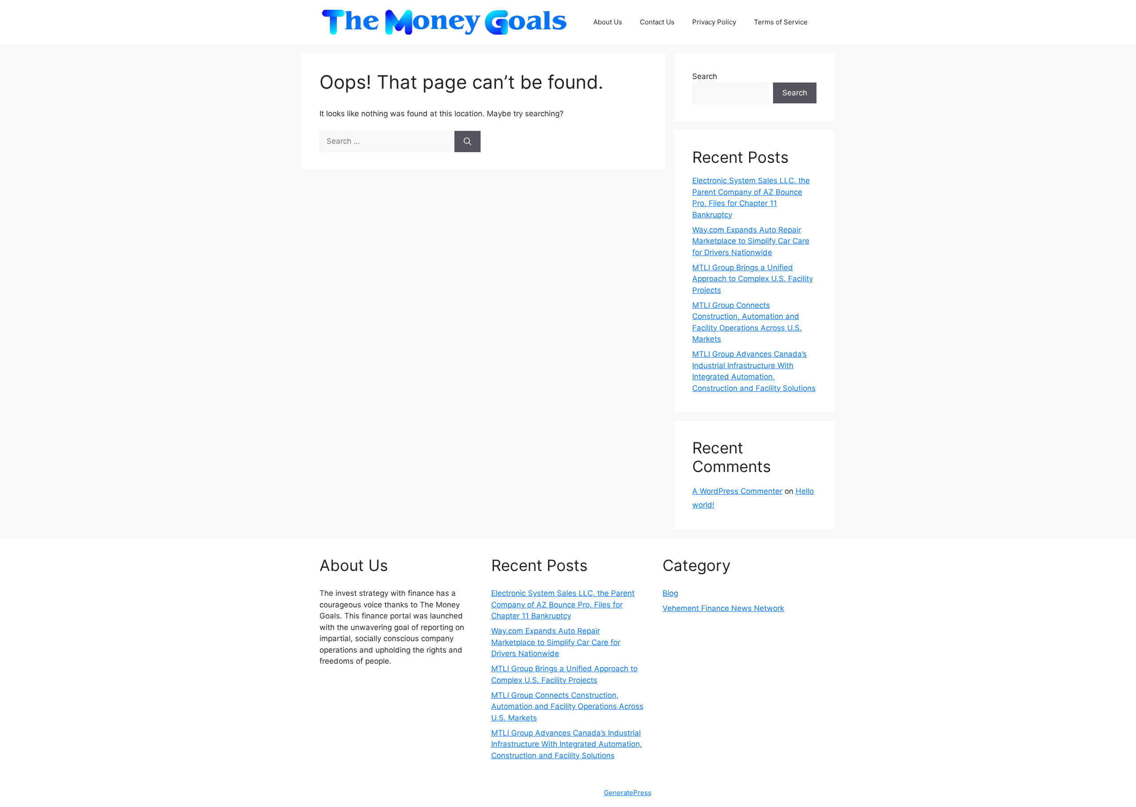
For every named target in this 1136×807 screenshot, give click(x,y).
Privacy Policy (714, 22)
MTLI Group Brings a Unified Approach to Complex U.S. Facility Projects (752, 279)
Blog (670, 593)
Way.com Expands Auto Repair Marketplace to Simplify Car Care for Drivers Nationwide (750, 241)
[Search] (467, 141)
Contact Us (657, 22)
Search (704, 76)
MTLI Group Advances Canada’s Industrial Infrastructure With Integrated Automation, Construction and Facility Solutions (566, 744)
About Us (607, 22)
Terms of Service (781, 22)
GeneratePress (627, 792)
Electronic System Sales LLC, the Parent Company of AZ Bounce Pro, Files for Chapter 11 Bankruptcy (563, 604)
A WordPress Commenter (737, 491)
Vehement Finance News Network (723, 608)
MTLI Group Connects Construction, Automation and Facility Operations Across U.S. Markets (567, 706)
